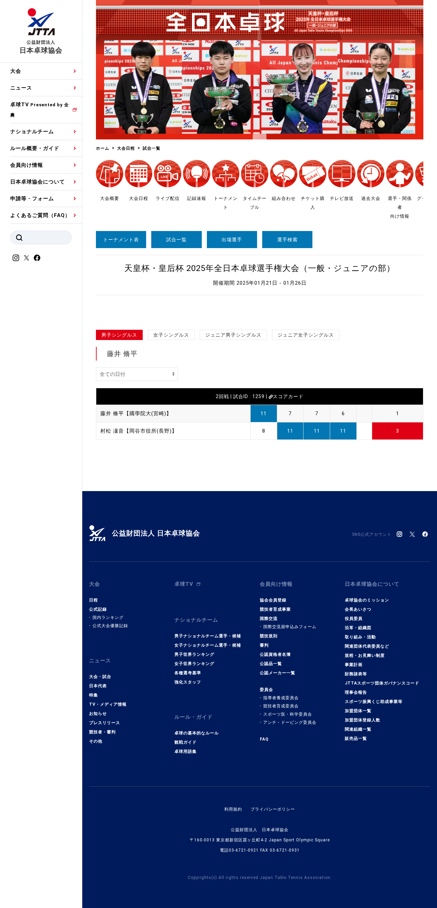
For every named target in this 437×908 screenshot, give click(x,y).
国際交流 (269, 618)
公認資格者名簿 (275, 654)
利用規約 (233, 809)
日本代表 (98, 685)
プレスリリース (104, 722)
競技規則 (269, 636)
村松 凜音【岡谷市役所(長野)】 (138, 431)
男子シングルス (119, 335)
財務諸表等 (356, 674)
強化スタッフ (187, 682)
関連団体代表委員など (367, 646)
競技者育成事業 (275, 609)
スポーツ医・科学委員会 (287, 714)
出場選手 (232, 239)
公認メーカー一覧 (277, 672)
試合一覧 (176, 239)
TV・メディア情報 (108, 704)
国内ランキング (108, 617)
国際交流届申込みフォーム (289, 626)
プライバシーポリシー (273, 809)
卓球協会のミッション (367, 600)
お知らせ (98, 713)
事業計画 (354, 664)
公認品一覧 (271, 663)
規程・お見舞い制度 (365, 655)
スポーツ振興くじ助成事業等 (374, 701)
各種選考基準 (187, 672)
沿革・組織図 (358, 627)
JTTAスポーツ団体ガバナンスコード (382, 683)
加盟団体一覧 (358, 710)
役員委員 (354, 618)
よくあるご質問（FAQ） (40, 215)
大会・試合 (100, 676)
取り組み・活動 (360, 637)
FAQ (264, 739)
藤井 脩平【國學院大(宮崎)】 (136, 413)
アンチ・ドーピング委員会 (289, 722)
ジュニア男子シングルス (233, 335)
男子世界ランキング (194, 654)
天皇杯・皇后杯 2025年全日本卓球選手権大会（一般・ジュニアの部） (259, 268)
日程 (93, 600)
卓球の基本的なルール (196, 733)
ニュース (21, 88)
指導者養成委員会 (281, 697)
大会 (15, 71)
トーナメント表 (121, 239)
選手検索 (287, 239)
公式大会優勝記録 (110, 625)
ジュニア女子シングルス (306, 335)
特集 (93, 695)
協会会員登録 (273, 600)
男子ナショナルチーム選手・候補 (207, 636)
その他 (95, 741)
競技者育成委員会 (281, 706)
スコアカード (288, 396)
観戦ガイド (185, 742)
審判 (264, 645)
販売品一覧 (356, 738)
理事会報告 (356, 692)
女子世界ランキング (194, 663)
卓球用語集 (185, 751)
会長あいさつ (358, 609)
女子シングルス (171, 335)
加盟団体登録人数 (362, 720)
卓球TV (39, 109)
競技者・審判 (102, 732)
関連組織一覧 (358, 729)
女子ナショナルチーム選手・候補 (207, 645)
